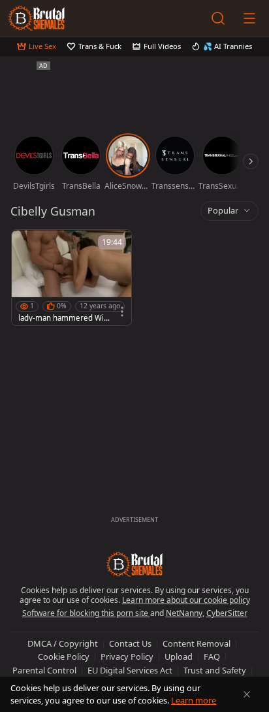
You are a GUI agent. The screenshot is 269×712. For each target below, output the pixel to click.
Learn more (193, 700)
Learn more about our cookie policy (186, 600)
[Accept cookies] (247, 694)
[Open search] (218, 18)
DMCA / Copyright (62, 643)
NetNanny (184, 613)
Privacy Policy (127, 656)
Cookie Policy (63, 656)
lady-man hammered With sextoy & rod (62, 318)
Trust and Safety (214, 670)
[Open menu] (249, 18)
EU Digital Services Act (129, 670)
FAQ (212, 656)
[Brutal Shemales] (36, 18)
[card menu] (122, 311)
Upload (179, 656)
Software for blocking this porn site (86, 613)
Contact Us (130, 643)
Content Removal (196, 643)
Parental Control (44, 670)
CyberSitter (226, 613)
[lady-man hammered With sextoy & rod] (71, 277)
